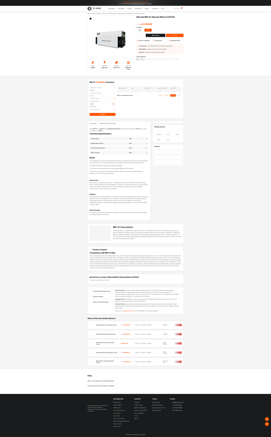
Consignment (135, 8)
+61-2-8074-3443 (177, 424)
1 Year (178, 95)
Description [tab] (93, 123)
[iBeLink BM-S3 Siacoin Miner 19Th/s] (91, 347)
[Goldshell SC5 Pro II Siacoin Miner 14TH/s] (91, 356)
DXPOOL (177, 134)
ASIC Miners (109, 8)
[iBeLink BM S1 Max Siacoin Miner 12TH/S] (91, 375)
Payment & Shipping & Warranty (121, 434)
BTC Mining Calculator (157, 418)
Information (118, 412)
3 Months (167, 95)
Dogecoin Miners (141, 3)
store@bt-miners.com (128, 324)
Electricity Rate (94, 101)
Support (144, 8)
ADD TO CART (155, 35)
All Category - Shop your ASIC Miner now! (105, 13)
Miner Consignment (139, 426)
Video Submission (156, 424)
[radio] (139, 30)
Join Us (136, 429)
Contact (137, 412)
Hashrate (92, 90)
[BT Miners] (94, 9)
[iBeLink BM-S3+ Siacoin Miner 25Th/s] (91, 338)
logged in (98, 293)
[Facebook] (89, 429)
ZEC (151, 3)
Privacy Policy (116, 426)
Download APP (117, 415)
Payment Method (141, 56)
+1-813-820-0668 (177, 418)
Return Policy (116, 429)
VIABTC (168, 139)
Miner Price (93, 106)
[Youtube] (99, 429)
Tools (159, 8)
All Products (118, 8)
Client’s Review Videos (119, 424)
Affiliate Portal (116, 421)
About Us (136, 432)
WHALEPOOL (158, 134)
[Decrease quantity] (137, 35)
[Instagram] (104, 429)
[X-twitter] (94, 429)
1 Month (160, 95)
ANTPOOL (158, 139)
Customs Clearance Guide (140, 424)
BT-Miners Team (138, 418)
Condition (139, 27)
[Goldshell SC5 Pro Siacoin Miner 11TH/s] (91, 366)
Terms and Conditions (118, 432)
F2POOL (168, 134)
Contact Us (137, 415)
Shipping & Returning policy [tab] (107, 123)
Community (152, 8)
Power (91, 95)
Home (89, 13)
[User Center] (169, 9)
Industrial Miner (121, 13)
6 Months (173, 95)
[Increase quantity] (144, 35)
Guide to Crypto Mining (140, 421)
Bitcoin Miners (134, 3)
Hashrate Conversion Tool (158, 421)
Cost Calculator (156, 415)
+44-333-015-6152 (177, 421)
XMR (148, 3)
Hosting (126, 8)
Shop (92, 13)
